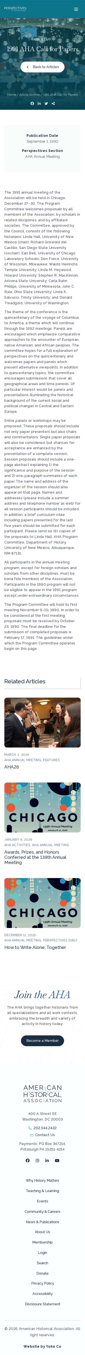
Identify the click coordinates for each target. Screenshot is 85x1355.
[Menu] (75, 9)
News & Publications (42, 1222)
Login (42, 1253)
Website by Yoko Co (42, 1346)
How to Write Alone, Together (35, 947)
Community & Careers (42, 1212)
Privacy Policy (42, 1283)
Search (42, 1263)
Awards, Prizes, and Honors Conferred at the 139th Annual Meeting (35, 857)
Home (11, 94)
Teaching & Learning (42, 1191)
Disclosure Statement (42, 1304)
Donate (42, 1273)
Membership (42, 1242)
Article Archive (29, 94)
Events (42, 1201)
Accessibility (42, 1294)
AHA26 (11, 767)
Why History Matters (42, 1180)
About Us (42, 1232)
